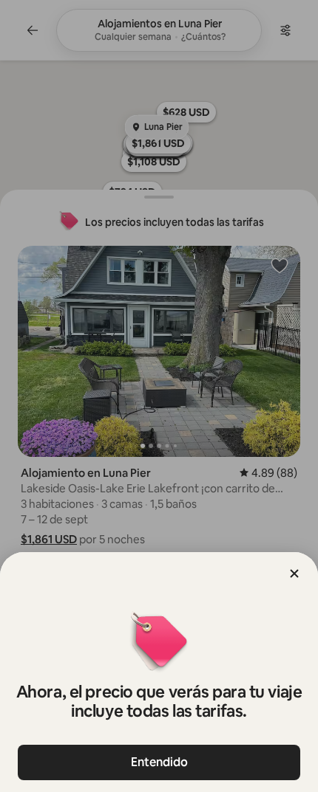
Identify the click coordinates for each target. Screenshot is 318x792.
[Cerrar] (294, 573)
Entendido (159, 762)
